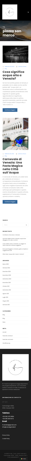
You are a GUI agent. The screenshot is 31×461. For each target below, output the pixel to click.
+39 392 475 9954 (8, 416)
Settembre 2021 (7, 290)
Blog (6, 68)
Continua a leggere (10, 110)
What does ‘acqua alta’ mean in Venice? (13, 254)
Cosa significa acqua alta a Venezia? (13, 75)
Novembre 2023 (7, 275)
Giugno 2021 (6, 301)
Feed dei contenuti (8, 336)
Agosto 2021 (6, 293)
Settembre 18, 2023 (9, 153)
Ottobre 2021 (6, 286)
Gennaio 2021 (6, 304)
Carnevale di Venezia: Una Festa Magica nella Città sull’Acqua (13, 165)
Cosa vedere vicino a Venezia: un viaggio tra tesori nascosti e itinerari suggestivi (14, 244)
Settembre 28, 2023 (9, 66)
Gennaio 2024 (6, 268)
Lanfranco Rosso (22, 66)
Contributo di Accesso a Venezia (11, 235)
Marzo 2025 (6, 264)
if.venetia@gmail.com (9, 425)
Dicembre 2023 (7, 271)
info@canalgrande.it (9, 427)
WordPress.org (6, 343)
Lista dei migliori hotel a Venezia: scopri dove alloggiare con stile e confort (14, 239)
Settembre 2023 (7, 279)
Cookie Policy (6, 438)
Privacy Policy (6, 435)
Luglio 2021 (5, 297)
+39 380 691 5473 (8, 419)
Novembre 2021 (7, 282)
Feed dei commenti (8, 339)
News (4, 322)
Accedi (4, 332)
